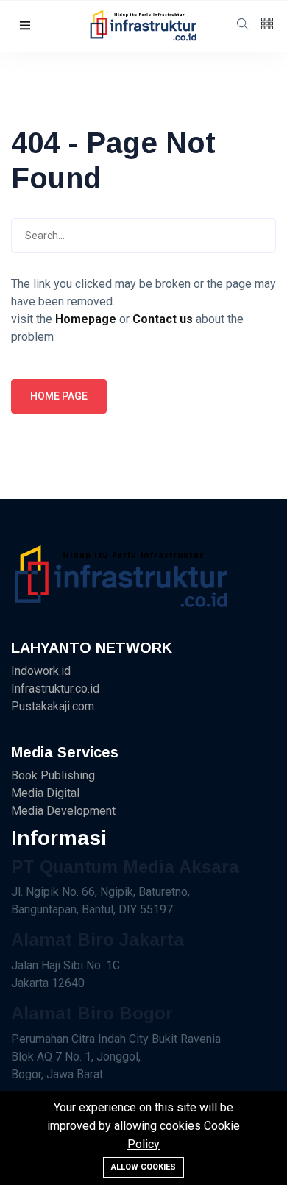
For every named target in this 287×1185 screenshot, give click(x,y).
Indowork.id (41, 671)
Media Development (63, 811)
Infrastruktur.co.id (55, 689)
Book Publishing (53, 775)
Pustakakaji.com (52, 706)
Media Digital (45, 793)
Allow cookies (143, 1167)
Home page (59, 396)
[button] (25, 26)
